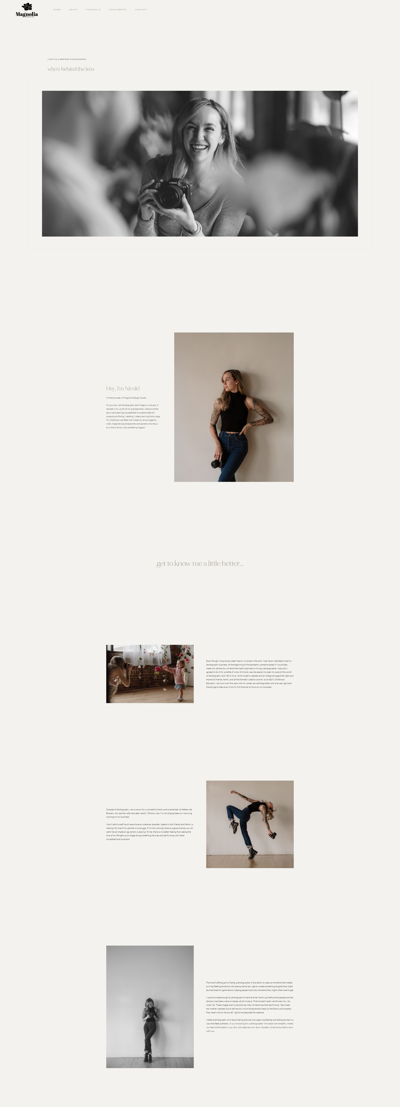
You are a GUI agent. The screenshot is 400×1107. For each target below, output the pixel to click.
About (73, 9)
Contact (141, 9)
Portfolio (93, 9)
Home (57, 9)
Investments (118, 9)
